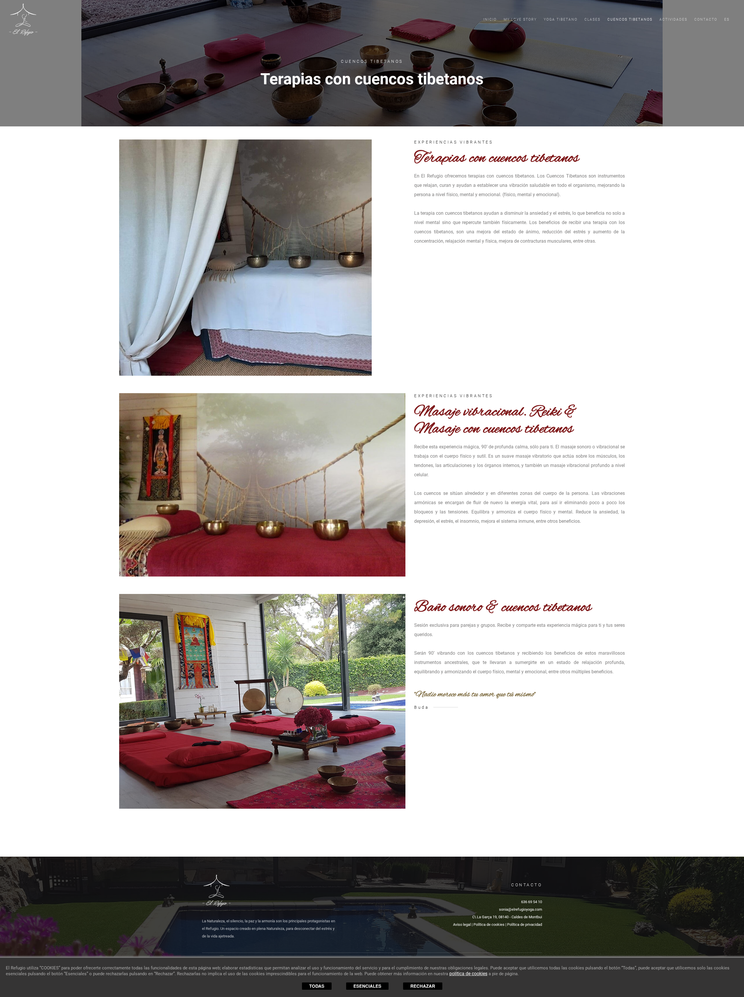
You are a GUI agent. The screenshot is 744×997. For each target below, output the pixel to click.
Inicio (490, 19)
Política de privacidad (524, 924)
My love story (520, 19)
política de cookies (468, 973)
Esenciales (367, 986)
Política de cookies (489, 924)
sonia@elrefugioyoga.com (520, 909)
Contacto (705, 19)
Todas (316, 986)
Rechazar (422, 986)
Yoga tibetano (560, 19)
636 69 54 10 (531, 902)
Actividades (673, 19)
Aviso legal (462, 924)
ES (726, 19)
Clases (592, 19)
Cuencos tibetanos (629, 19)
